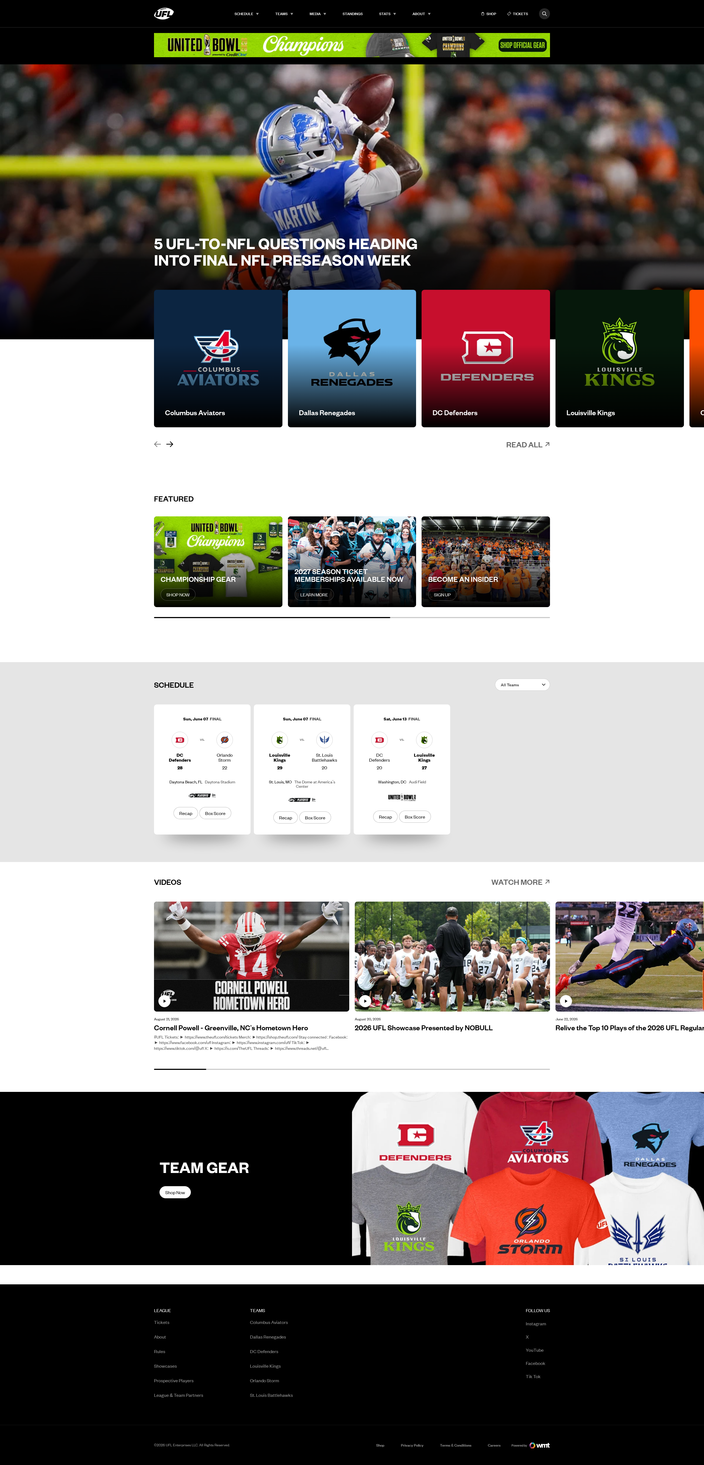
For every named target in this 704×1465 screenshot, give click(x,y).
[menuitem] (247, 13)
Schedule (244, 13)
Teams (281, 13)
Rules (159, 1351)
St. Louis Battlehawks (271, 1394)
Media (315, 13)
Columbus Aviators (269, 1322)
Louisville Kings (265, 1365)
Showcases (165, 1365)
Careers (494, 1445)
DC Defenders (264, 1351)
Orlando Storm (264, 1380)
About (419, 13)
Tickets (161, 1322)
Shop (380, 1445)
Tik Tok (533, 1376)
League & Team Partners (178, 1394)
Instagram (536, 1323)
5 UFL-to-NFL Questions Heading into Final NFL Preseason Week (286, 251)
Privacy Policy (412, 1445)
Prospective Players (174, 1380)
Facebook (535, 1363)
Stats (385, 13)
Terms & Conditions (455, 1445)
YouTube (535, 1349)
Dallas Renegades (268, 1336)
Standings (353, 13)
